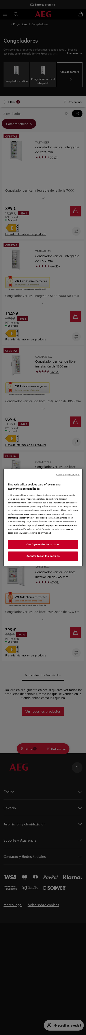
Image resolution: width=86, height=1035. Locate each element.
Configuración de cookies (43, 544)
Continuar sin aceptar (68, 474)
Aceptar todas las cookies (43, 556)
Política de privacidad (40, 532)
